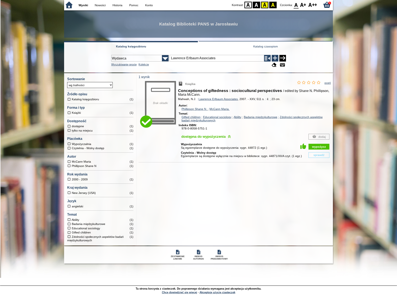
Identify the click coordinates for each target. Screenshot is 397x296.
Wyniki (83, 5)
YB (264, 4)
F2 (313, 4)
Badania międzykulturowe (260, 117)
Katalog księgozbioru (131, 46)
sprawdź (318, 155)
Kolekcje (144, 64)
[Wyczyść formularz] (274, 65)
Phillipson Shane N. (195, 109)
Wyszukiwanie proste (124, 64)
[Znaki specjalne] (282, 65)
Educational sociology (217, 117)
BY (273, 4)
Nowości (100, 5)
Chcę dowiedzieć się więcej (179, 292)
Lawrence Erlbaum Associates (218, 99)
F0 (296, 4)
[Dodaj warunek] (275, 58)
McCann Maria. (219, 109)
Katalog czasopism (265, 46)
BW (256, 4)
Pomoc (133, 5)
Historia (117, 5)
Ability (237, 117)
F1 (303, 4)
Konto (149, 5)
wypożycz (319, 146)
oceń (327, 83)
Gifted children (191, 117)
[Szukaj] (282, 58)
